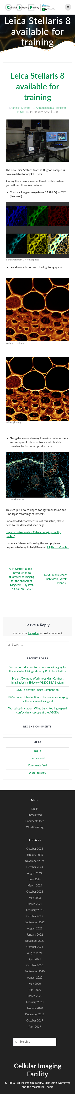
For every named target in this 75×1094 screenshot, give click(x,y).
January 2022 (35, 934)
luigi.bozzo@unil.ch (58, 547)
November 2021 (34, 941)
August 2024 (34, 873)
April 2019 (35, 1027)
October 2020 (34, 965)
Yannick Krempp (20, 108)
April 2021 (35, 959)
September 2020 (35, 971)
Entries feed (38, 758)
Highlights (60, 108)
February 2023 (34, 910)
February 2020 (34, 1002)
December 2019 (34, 1014)
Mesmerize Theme (42, 1087)
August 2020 (34, 977)
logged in (33, 633)
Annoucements (45, 108)
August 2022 (34, 928)
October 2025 (34, 849)
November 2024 (34, 861)
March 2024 (35, 885)
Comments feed (37, 765)
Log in (37, 751)
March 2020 (35, 996)
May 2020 (35, 984)
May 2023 (35, 898)
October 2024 (34, 867)
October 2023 (34, 892)
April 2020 (35, 990)
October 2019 (34, 1020)
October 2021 (34, 947)
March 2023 (35, 904)
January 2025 (35, 855)
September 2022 (35, 922)
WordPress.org (37, 773)
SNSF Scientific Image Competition (38, 690)
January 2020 (35, 1008)
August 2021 (34, 953)
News (20, 112)
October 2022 (34, 916)
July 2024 (35, 879)
